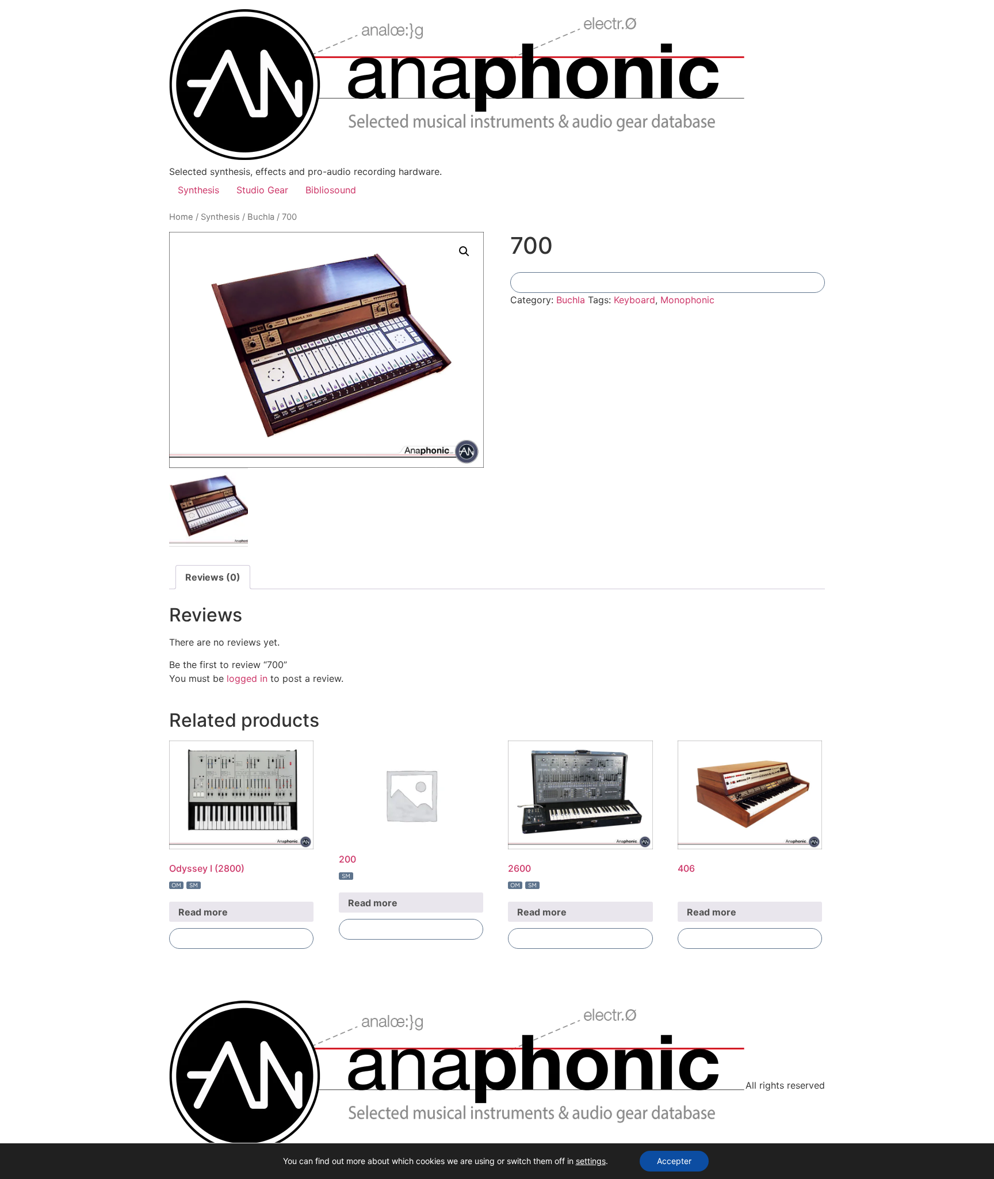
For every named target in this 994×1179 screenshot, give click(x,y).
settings (591, 1161)
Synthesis (198, 190)
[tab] (212, 577)
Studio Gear (262, 190)
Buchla (260, 217)
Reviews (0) (212, 577)
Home (181, 217)
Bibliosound (330, 190)
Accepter (674, 1161)
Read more (203, 912)
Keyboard (634, 300)
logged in (247, 678)
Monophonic (687, 300)
